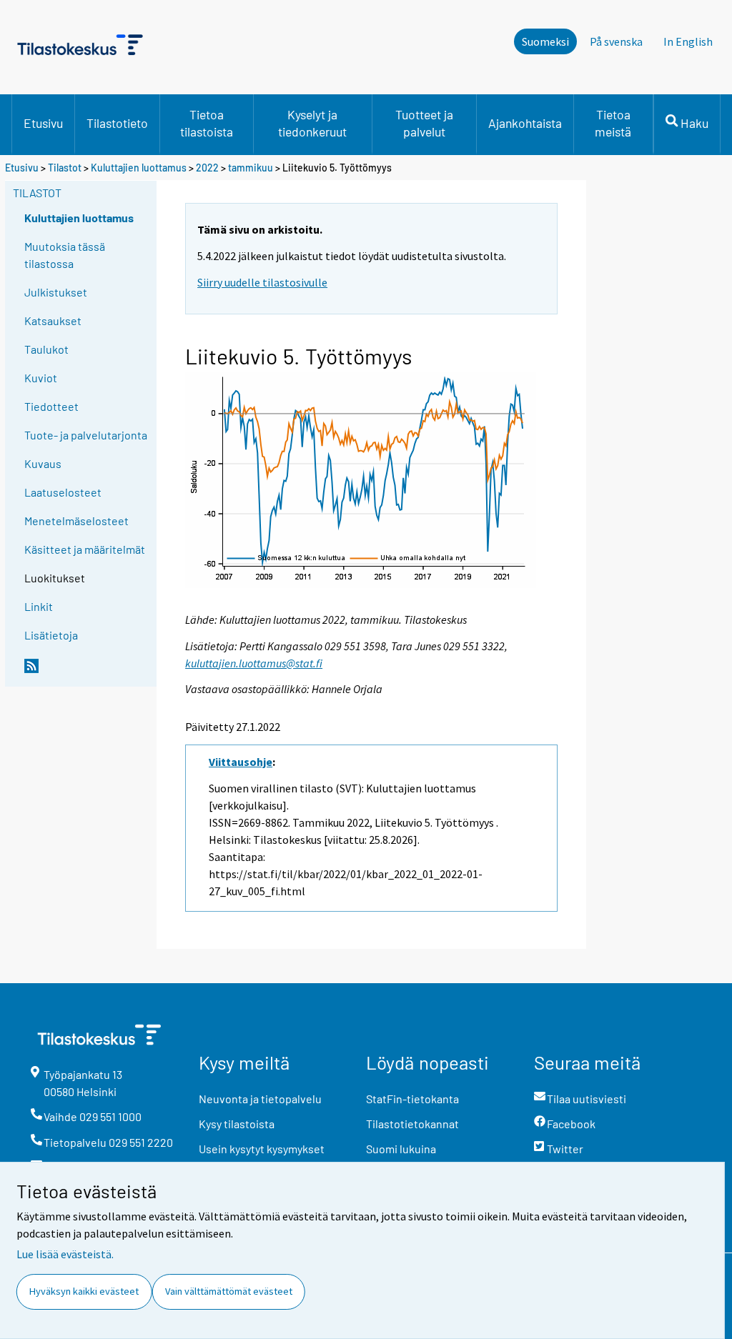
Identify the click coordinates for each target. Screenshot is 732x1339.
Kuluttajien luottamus (139, 167)
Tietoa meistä (613, 122)
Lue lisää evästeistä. (65, 1254)
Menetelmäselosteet (76, 520)
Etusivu (43, 123)
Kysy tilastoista (236, 1123)
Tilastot (64, 167)
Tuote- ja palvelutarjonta (85, 435)
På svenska (616, 41)
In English (688, 41)
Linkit (38, 606)
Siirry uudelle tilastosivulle (262, 282)
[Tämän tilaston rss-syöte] (87, 672)
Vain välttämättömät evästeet (228, 1291)
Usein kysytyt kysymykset (262, 1148)
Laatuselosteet (63, 492)
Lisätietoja (51, 635)
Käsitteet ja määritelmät (84, 549)
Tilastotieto (117, 123)
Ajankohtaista (525, 123)
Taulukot (46, 349)
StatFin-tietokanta (412, 1098)
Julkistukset (55, 292)
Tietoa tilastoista (206, 122)
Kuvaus (42, 463)
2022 (207, 167)
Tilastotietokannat (412, 1123)
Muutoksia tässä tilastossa (64, 254)
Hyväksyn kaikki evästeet (84, 1291)
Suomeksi (545, 41)
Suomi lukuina (401, 1148)
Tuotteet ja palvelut (424, 122)
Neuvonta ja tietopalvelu (260, 1098)
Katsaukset (52, 320)
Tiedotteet (51, 406)
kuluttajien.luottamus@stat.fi (253, 663)
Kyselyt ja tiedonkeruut (312, 122)
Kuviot (40, 377)
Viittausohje (240, 762)
